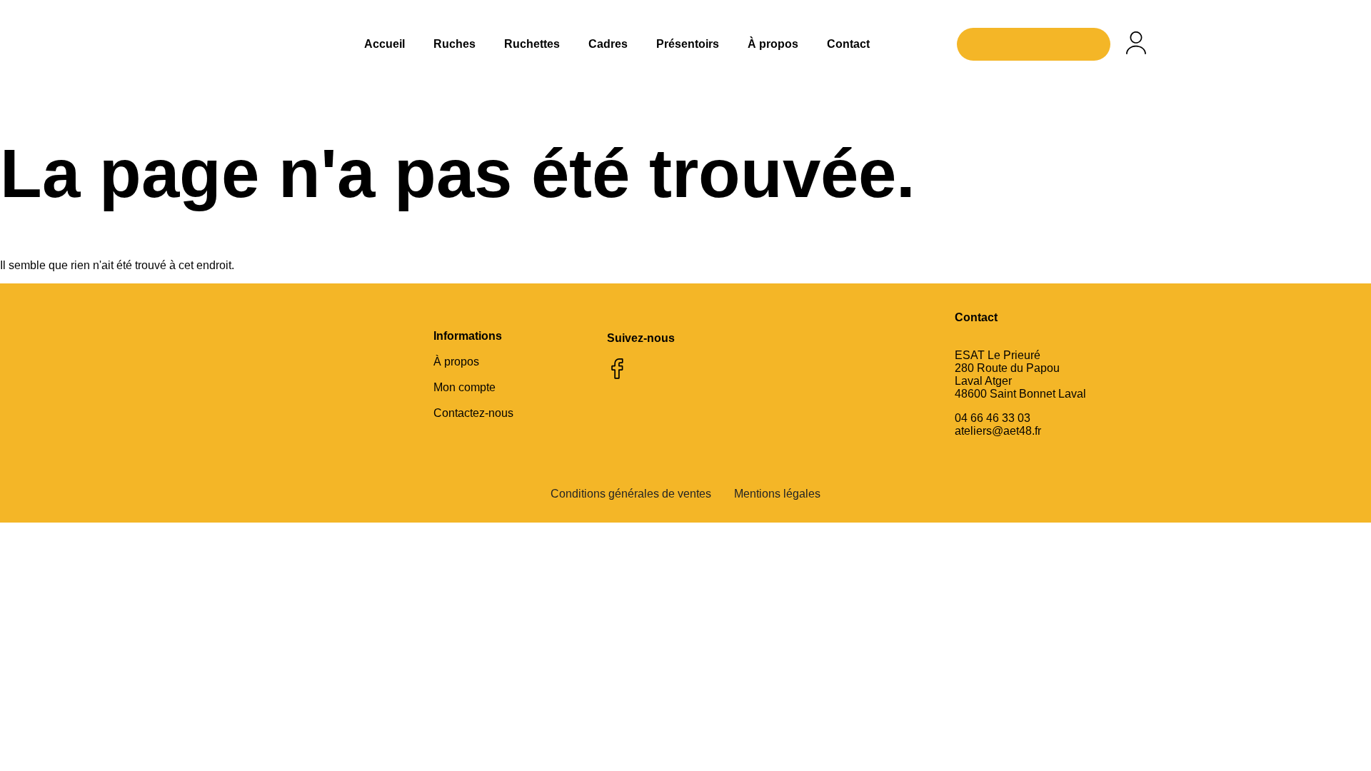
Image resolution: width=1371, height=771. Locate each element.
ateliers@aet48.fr (998, 431)
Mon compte (464, 387)
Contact (848, 44)
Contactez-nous (473, 413)
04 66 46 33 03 (992, 418)
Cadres (608, 44)
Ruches (454, 44)
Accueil (384, 44)
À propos (773, 44)
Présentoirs (687, 44)
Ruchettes (532, 44)
